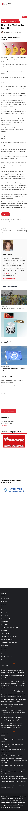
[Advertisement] (14, 11)
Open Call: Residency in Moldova (8, 744)
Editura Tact (4, 601)
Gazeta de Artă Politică (6, 618)
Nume (3, 385)
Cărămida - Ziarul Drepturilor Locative (9, 627)
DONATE (23, 16)
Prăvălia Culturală (5, 621)
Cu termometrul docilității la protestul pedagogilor (12, 749)
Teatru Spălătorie (5, 633)
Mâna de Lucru (4, 645)
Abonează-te (4, 425)
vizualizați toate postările (9, 278)
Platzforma (4, 733)
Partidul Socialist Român (6, 656)
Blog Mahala (4, 648)
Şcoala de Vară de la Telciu (7, 639)
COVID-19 (13, 219)
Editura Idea (3, 604)
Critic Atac (4, 665)
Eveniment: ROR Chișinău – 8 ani (8, 765)
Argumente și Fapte (5, 615)
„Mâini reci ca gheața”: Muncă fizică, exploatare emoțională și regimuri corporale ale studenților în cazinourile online (12, 725)
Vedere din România (14, 21)
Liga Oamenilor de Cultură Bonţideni (9, 636)
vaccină (8, 221)
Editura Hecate (4, 609)
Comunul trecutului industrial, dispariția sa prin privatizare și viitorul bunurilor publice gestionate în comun (12, 719)
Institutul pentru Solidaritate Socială (9, 642)
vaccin (3, 221)
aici (2, 209)
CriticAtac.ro (8, 273)
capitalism (7, 219)
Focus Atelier (4, 630)
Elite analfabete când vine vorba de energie (12, 308)
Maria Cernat (5, 21)
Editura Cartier (4, 612)
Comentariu (4, 393)
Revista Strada (4, 624)
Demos (2, 653)
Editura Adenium (5, 607)
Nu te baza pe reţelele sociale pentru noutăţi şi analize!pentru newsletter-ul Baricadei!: (8, 424)
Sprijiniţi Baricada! (5, 598)
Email (15, 385)
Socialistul (3, 651)
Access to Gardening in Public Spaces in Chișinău (12, 786)
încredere (19, 219)
